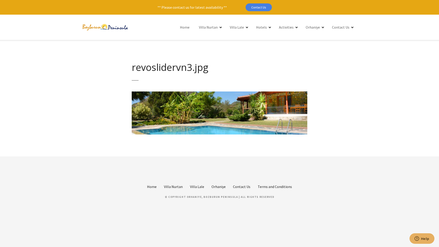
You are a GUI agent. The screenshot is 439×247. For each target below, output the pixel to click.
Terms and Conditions (275, 186)
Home (185, 27)
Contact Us (258, 7)
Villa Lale (237, 27)
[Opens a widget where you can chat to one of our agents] (421, 239)
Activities (286, 27)
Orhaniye (313, 27)
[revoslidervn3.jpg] (219, 94)
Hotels (261, 27)
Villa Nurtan (208, 27)
